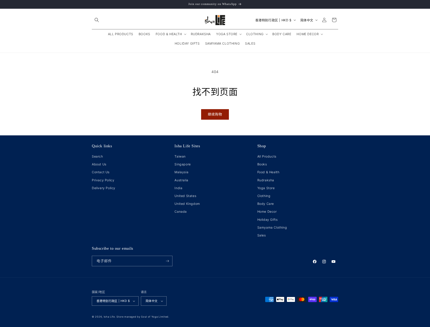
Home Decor (267, 211)
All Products (266, 156)
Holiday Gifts (267, 219)
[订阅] (167, 261)
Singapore (182, 164)
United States (185, 196)
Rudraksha (265, 180)
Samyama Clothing (272, 227)
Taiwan (180, 156)
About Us (99, 164)
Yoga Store (266, 188)
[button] (97, 20)
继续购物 (215, 114)
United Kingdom (187, 204)
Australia (181, 180)
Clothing (264, 196)
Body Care (265, 204)
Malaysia (181, 172)
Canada (180, 211)
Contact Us (101, 172)
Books (262, 164)
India (178, 188)
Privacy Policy (103, 180)
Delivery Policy (103, 188)
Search (97, 156)
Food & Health (268, 172)
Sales (261, 235)
